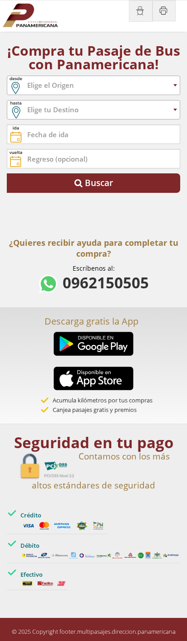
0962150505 (104, 285)
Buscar (98, 183)
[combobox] (93, 85)
